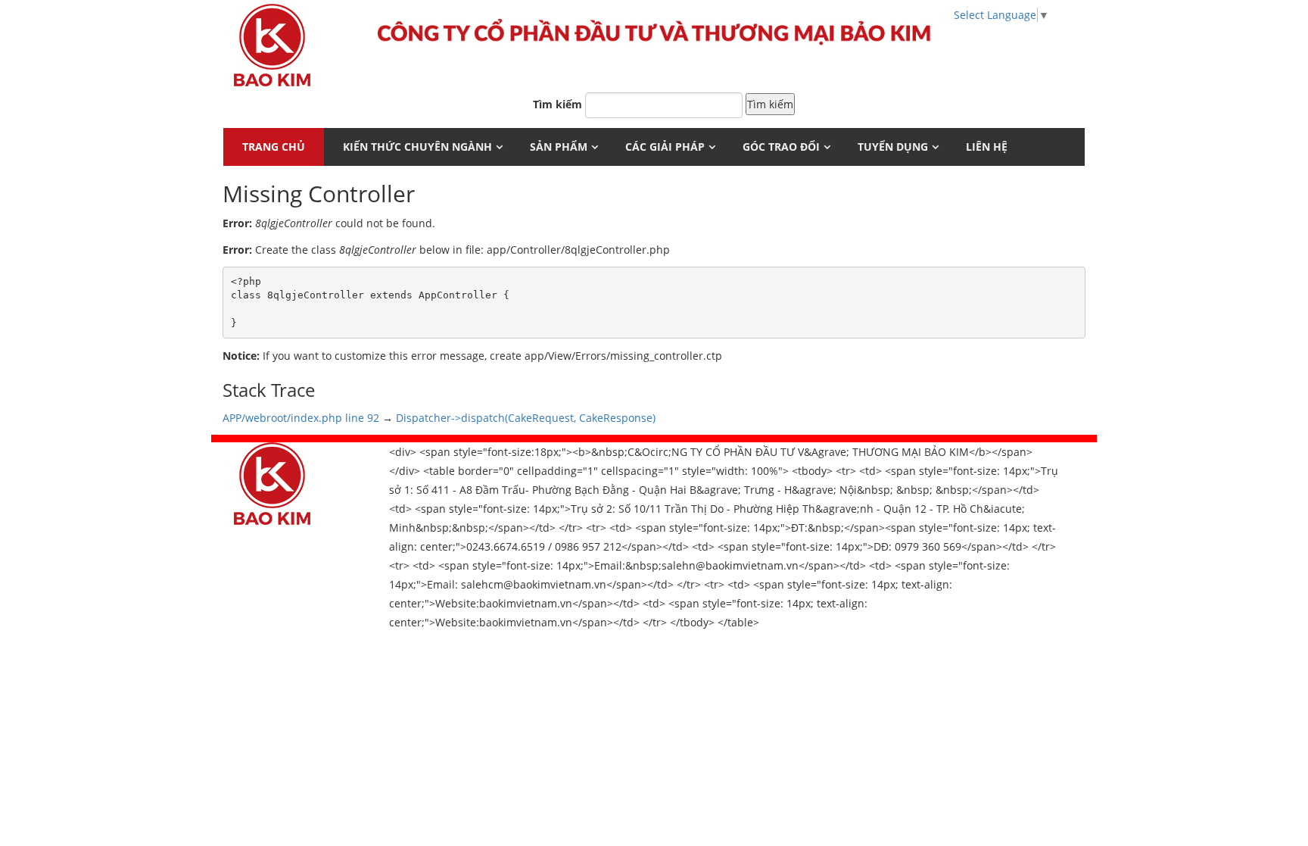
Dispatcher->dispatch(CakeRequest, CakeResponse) (526, 418)
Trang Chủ (273, 146)
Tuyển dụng (893, 146)
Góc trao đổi (781, 146)
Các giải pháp (665, 146)
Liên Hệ (986, 146)
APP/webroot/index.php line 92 (301, 418)
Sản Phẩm (558, 146)
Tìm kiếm (557, 104)
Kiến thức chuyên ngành (417, 146)
